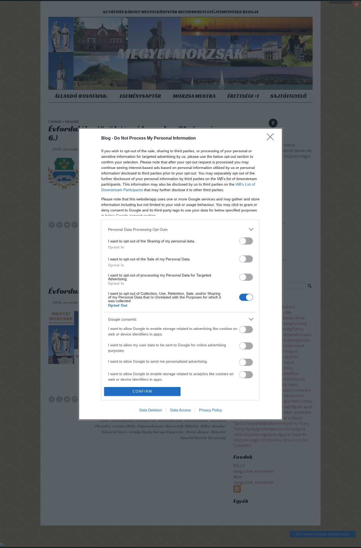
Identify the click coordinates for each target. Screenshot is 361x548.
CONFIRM (142, 391)
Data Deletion (150, 410)
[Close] (272, 138)
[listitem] (180, 229)
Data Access (180, 410)
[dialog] (180, 274)
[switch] (246, 241)
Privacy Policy (210, 410)
